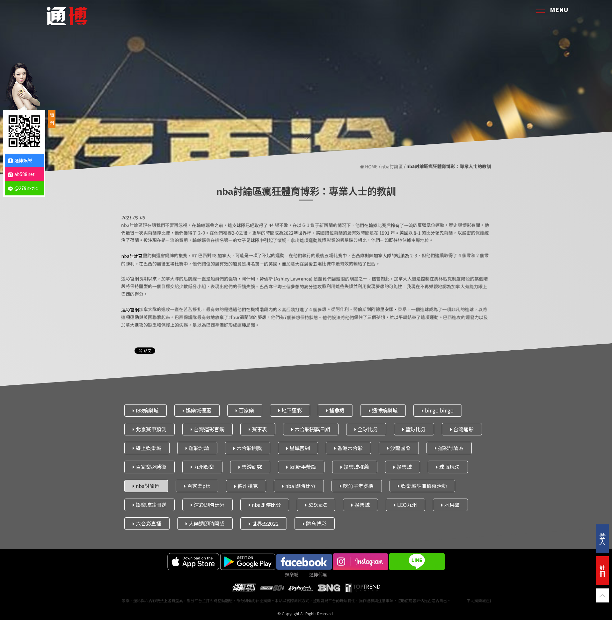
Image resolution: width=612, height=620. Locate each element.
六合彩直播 (148, 523)
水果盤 (451, 504)
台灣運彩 (463, 429)
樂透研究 (251, 467)
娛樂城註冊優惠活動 (423, 486)
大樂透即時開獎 (205, 523)
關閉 (51, 119)
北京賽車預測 (150, 429)
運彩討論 (198, 448)
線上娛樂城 (148, 448)
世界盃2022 (265, 523)
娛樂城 (403, 467)
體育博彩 (315, 523)
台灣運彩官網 (208, 429)
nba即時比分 (266, 504)
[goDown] (306, 136)
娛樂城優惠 (198, 410)
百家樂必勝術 (150, 467)
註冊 (602, 570)
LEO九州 (406, 504)
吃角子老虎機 (358, 486)
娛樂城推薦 (355, 467)
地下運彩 (291, 410)
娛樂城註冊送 (150, 504)
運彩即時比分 (208, 504)
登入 (602, 538)
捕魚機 (336, 410)
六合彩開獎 (248, 448)
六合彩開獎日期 (311, 429)
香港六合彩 (349, 448)
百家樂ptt (198, 486)
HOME (371, 166)
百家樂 (245, 410)
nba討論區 (392, 166)
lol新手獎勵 (302, 467)
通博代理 (318, 574)
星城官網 (299, 448)
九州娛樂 (203, 467)
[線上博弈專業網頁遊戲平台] (67, 14)
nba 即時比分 (300, 486)
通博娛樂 (23, 160)
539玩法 (317, 504)
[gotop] (602, 595)
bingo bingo (439, 410)
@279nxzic (26, 188)
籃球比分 (415, 429)
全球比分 (367, 429)
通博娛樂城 (384, 410)
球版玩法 (449, 467)
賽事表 (259, 429)
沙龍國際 (400, 448)
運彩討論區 (450, 448)
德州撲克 (247, 486)
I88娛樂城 (146, 410)
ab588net (24, 174)
